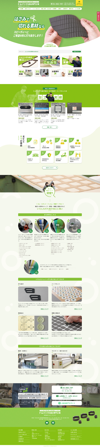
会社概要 (54, 8)
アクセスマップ (61, 435)
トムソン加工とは (36, 8)
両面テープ (34, 436)
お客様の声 (65, 8)
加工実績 (21, 8)
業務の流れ (71, 8)
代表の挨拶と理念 (61, 433)
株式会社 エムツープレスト (50, 415)
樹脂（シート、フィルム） (37, 435)
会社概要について (61, 432)
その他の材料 (34, 438)
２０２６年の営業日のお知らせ (31, 51)
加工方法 (49, 8)
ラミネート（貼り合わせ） (50, 439)
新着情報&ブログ (61, 439)
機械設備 (59, 436)
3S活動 (59, 438)
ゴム (33, 432)
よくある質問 (77, 8)
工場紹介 (59, 8)
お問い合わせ (74, 432)
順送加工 (46, 435)
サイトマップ (74, 434)
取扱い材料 (43, 8)
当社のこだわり (28, 8)
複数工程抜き (47, 436)
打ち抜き (46, 432)
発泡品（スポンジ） (36, 433)
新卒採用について (75, 439)
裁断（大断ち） (48, 438)
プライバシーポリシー (76, 436)
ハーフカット (47, 433)
